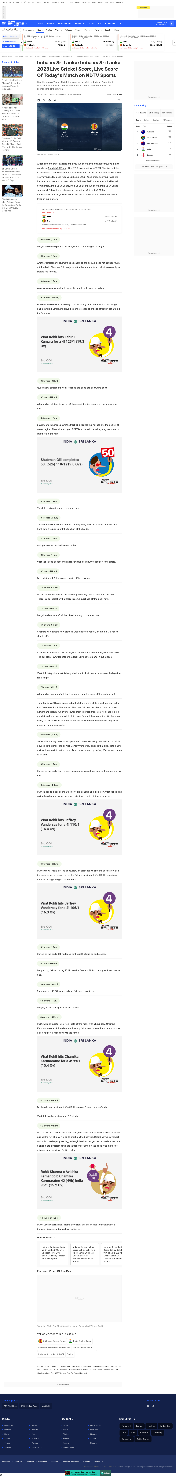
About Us (18, 1462)
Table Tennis (143, 1439)
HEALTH (64, 2)
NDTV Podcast (64, 23)
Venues (98, 30)
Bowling (156, 120)
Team (138, 120)
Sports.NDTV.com (57, 168)
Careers (86, 1462)
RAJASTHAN (103, 2)
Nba (133, 1432)
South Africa (152, 138)
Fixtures (68, 30)
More (117, 30)
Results (108, 30)
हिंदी (25, 2)
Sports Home (7, 57)
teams (78, 30)
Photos (49, 30)
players (88, 30)
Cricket (40, 23)
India (149, 149)
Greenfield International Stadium (54, 1347)
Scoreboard (29, 30)
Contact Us (98, 1462)
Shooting (157, 1432)
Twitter (85, 1370)
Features (35, 1438)
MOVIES (31, 2)
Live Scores (9, 1425)
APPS (94, 2)
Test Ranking (140, 113)
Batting (146, 120)
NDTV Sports (42, 1370)
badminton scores (101, 1366)
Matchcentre (68, 1447)
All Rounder (167, 120)
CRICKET (39, 2)
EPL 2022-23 (95, 1425)
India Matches (10, 41)
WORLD (11, 2)
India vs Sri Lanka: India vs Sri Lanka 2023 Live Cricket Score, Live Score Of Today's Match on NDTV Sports (53, 1253)
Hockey (151, 1426)
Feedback (30, 1462)
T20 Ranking (167, 113)
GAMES (77, 2)
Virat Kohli (46, 1406)
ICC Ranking (37, 1447)
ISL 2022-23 (68, 1425)
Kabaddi (144, 1432)
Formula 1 (79, 23)
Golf (99, 23)
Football (50, 23)
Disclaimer (42, 1462)
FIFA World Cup (10, 1406)
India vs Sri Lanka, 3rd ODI (51, 1354)
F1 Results (114, 1366)
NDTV (5, 2)
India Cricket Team (82, 1341)
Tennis (91, 23)
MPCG (112, 2)
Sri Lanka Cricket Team (54, 1341)
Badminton (110, 23)
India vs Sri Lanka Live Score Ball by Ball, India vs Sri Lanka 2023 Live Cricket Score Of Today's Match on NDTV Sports (84, 1254)
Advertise (6, 1462)
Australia (150, 132)
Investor (54, 1462)
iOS (85, 1373)
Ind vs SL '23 (10, 30)
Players (35, 1443)
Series (34, 1425)
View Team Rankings (154, 161)
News (40, 30)
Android (77, 1373)
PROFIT (19, 2)
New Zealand (152, 143)
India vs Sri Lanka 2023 (24, 57)
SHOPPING (86, 2)
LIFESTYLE (55, 2)
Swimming (126, 1439)
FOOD (46, 2)
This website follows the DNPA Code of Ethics (101, 1467)
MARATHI (119, 2)
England (150, 155)
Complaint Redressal (70, 1462)
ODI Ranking (154, 113)
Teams (7, 1443)
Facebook (63, 1370)
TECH (70, 2)
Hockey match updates (82, 1366)
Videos (58, 30)
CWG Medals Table (29, 1406)
